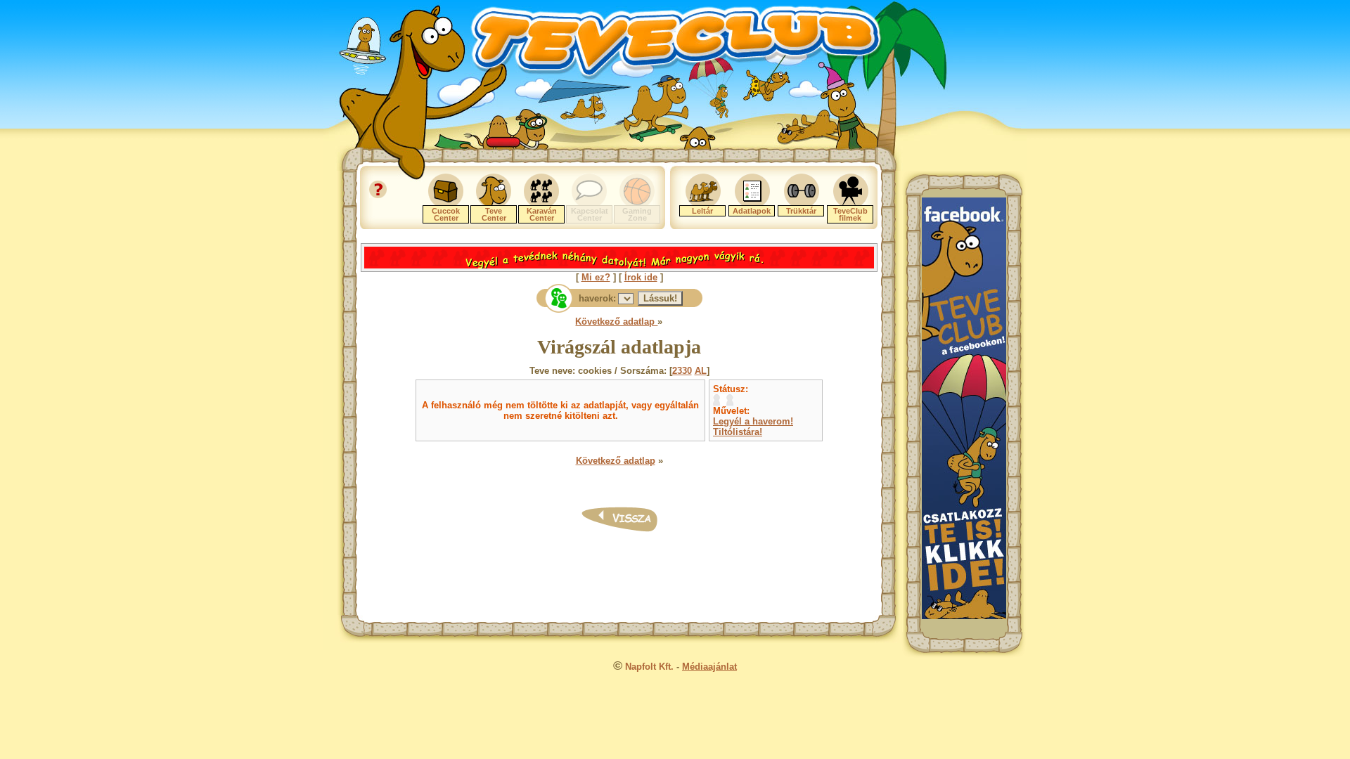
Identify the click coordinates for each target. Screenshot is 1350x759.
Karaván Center (542, 214)
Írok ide (640, 277)
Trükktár (801, 211)
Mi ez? (595, 277)
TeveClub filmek (850, 214)
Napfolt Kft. (649, 666)
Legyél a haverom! (753, 421)
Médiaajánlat (709, 666)
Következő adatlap (616, 321)
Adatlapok (752, 211)
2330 (682, 370)
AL (701, 370)
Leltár (702, 211)
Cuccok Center (446, 214)
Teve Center (494, 214)
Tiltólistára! (737, 432)
